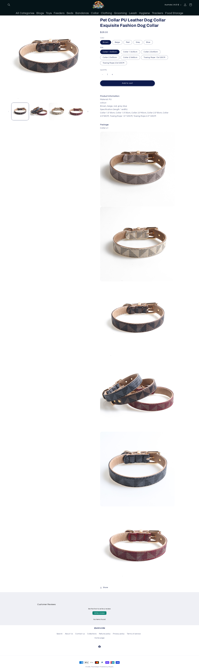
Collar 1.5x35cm (130, 52)
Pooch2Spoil (95, 666)
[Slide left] (8, 111)
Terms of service (134, 634)
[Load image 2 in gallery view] (38, 111)
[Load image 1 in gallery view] (20, 111)
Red (128, 42)
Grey (138, 42)
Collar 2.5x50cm (110, 57)
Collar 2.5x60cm (130, 57)
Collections (92, 634)
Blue (148, 42)
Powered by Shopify (106, 666)
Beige (117, 42)
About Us (69, 634)
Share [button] (105, 587)
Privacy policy (118, 634)
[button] (9, 5)
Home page (99, 638)
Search (60, 634)
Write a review (99, 613)
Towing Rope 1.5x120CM (154, 57)
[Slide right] (88, 111)
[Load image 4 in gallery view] (76, 111)
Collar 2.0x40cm (151, 52)
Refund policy (104, 634)
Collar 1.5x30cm (110, 52)
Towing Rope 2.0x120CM (113, 63)
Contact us (80, 634)
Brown (106, 42)
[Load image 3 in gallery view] (57, 111)
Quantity (103, 70)
